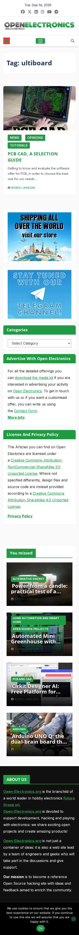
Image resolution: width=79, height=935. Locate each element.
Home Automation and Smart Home (36, 620)
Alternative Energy (28, 579)
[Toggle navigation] (40, 41)
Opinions (35, 137)
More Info (16, 417)
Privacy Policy (20, 516)
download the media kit (34, 377)
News (14, 137)
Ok (41, 928)
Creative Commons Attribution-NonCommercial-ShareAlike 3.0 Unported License (35, 467)
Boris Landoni (23, 187)
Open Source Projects (30, 629)
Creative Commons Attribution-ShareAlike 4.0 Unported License (38, 500)
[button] (72, 41)
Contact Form (25, 411)
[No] (73, 919)
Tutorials (19, 145)
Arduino (19, 729)
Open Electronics (27, 391)
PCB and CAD (22, 679)
